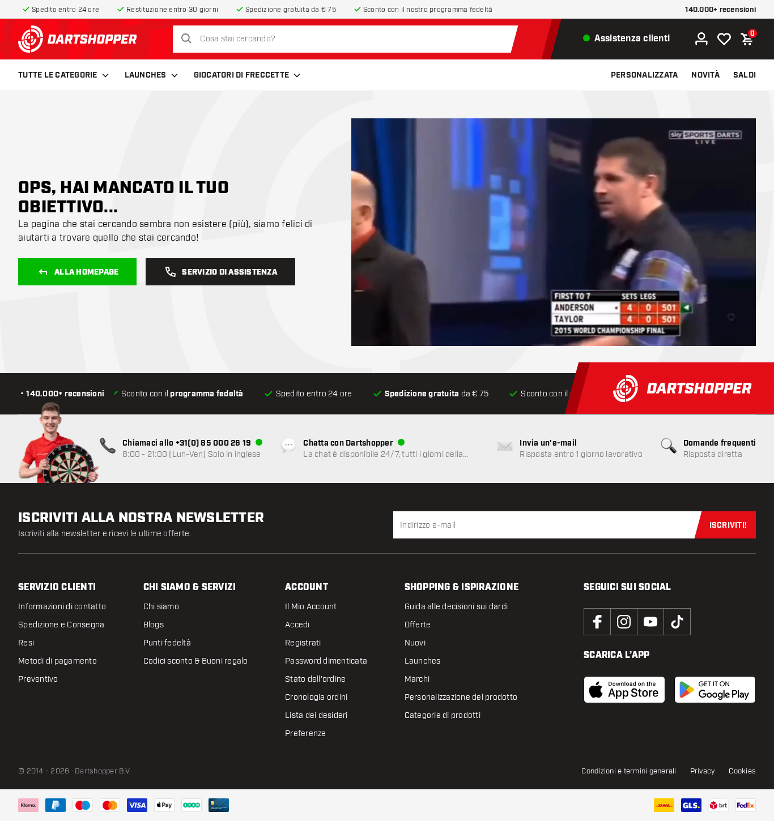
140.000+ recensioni (720, 10)
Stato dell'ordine (315, 679)
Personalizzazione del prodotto (461, 697)
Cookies (742, 771)
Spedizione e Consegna (61, 625)
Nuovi (415, 643)
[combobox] (348, 39)
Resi (26, 643)
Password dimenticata (326, 661)
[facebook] (597, 621)
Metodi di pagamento (57, 661)
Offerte (418, 625)
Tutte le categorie (57, 75)
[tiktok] (677, 621)
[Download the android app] (715, 689)
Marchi (417, 679)
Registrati (303, 643)
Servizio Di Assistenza (229, 272)
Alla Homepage (86, 272)
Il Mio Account (311, 607)
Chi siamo (161, 607)
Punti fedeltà (167, 643)
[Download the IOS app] (624, 689)
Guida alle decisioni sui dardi (456, 607)
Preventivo (38, 679)
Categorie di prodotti (442, 715)
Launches (146, 75)
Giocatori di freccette (242, 75)
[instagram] (623, 621)
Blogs (153, 625)
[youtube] (650, 621)
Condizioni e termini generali (628, 771)
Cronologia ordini (316, 697)
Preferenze (305, 733)
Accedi (297, 625)
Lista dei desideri (316, 715)
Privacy (703, 771)
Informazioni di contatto (62, 607)
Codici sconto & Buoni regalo (195, 661)
